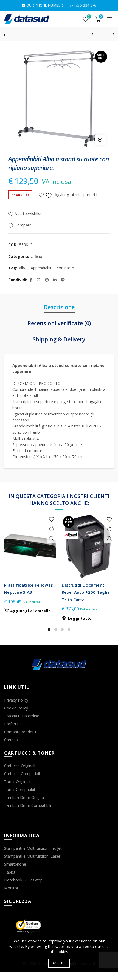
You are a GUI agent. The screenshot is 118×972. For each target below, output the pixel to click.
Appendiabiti (41, 267)
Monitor (11, 887)
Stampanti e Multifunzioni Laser (32, 856)
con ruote (65, 267)
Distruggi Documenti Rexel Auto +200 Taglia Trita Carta (86, 592)
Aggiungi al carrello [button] (30, 611)
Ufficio (36, 256)
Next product (110, 34)
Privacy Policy (16, 700)
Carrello (11, 739)
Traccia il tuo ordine (21, 715)
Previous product (96, 34)
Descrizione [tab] (59, 307)
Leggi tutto (80, 618)
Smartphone (15, 864)
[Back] (8, 34)
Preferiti (11, 723)
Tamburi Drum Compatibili (27, 805)
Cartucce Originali (19, 765)
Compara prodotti (20, 731)
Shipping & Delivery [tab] (59, 339)
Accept (59, 963)
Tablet (9, 872)
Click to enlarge (100, 140)
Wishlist (89, 16)
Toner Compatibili (20, 789)
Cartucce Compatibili (22, 773)
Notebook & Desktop (23, 880)
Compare (23, 225)
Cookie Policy (16, 708)
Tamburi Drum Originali (25, 797)
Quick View (51, 538)
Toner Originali (17, 781)
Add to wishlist (28, 213)
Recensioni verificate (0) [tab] (59, 323)
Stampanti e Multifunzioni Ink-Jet (33, 848)
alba (22, 267)
